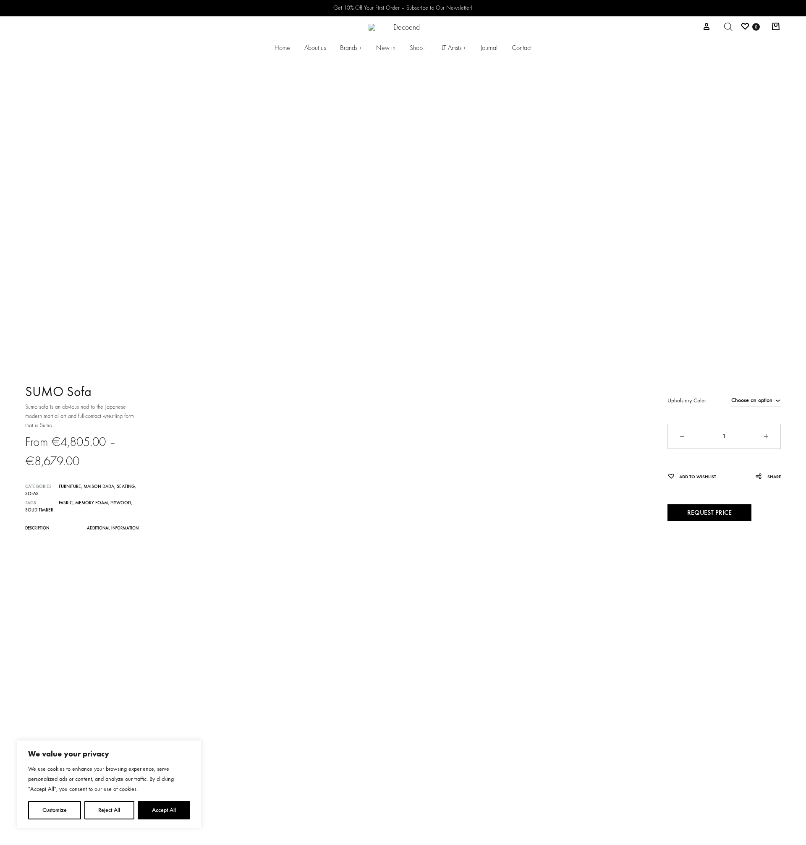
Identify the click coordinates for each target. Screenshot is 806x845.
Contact (521, 48)
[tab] (37, 530)
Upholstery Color (686, 400)
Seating (126, 486)
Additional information (113, 528)
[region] (109, 784)
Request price (709, 512)
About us (315, 48)
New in (385, 48)
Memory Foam (91, 503)
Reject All (109, 810)
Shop (418, 48)
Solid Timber (39, 510)
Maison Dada (99, 486)
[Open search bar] (728, 27)
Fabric (66, 503)
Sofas (32, 493)
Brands (351, 48)
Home (282, 48)
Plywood (120, 503)
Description (37, 528)
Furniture (70, 486)
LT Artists (454, 48)
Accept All (164, 810)
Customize (54, 810)
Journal (488, 48)
